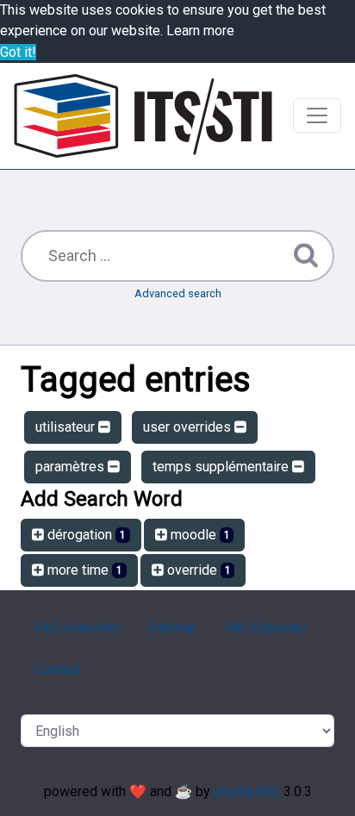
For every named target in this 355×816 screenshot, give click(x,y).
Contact (57, 669)
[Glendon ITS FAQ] (143, 116)
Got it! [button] (18, 52)
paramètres (71, 466)
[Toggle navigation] (317, 115)
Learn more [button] (200, 30)
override (197, 570)
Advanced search (177, 293)
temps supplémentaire (222, 466)
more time (83, 570)
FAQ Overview (77, 628)
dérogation (85, 534)
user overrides (188, 427)
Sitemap (172, 628)
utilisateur (66, 427)
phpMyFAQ (247, 791)
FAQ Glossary (266, 628)
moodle (198, 534)
